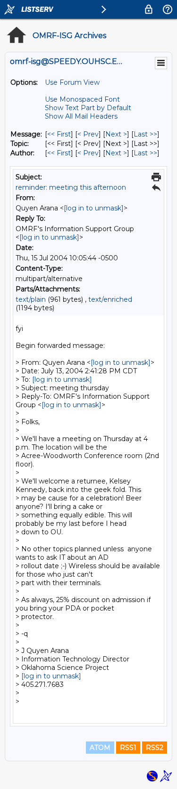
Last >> (145, 134)
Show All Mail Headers (81, 116)
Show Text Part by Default (88, 108)
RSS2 (154, 747)
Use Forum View (72, 82)
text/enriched (110, 299)
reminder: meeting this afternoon (71, 187)
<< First (59, 134)
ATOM (100, 747)
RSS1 (128, 747)
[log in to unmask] (94, 208)
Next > (116, 134)
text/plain (31, 299)
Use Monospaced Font (82, 99)
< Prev (88, 134)
